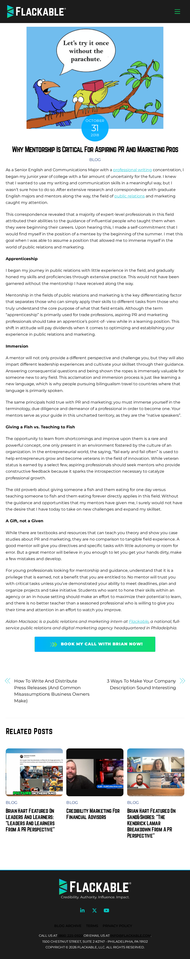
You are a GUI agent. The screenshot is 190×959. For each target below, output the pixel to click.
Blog (95, 159)
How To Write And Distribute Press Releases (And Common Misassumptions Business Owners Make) (52, 690)
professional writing (132, 169)
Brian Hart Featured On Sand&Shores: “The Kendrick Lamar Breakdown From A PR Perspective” (151, 823)
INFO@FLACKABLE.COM (130, 935)
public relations (129, 196)
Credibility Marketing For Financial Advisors (92, 814)
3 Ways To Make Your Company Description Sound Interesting (141, 684)
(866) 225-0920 (70, 935)
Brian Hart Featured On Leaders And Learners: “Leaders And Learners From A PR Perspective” (30, 820)
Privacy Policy (117, 926)
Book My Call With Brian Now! (102, 644)
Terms (92, 926)
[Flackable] (37, 17)
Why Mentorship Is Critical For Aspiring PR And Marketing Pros (95, 149)
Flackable (139, 621)
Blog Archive (67, 926)
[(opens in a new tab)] (94, 793)
